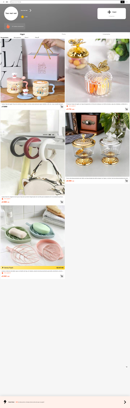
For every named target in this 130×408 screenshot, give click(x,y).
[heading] (57, 10)
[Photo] (8, 26)
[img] (33, 267)
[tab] (21, 34)
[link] (11, 14)
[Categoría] (6, 2)
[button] (3, 2)
